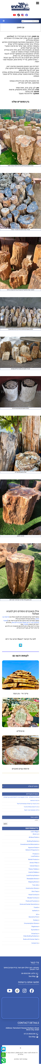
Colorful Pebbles (33, 872)
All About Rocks (33, 837)
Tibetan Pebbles (33, 869)
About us (35, 834)
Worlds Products (33, 859)
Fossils (36, 907)
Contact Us (34, 943)
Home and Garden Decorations (29, 904)
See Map (32, 976)
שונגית (25, 624)
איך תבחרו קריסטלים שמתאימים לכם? (27, 804)
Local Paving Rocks (32, 875)
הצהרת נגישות (34, 800)
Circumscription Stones (31, 923)
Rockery (35, 920)
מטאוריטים (22, 622)
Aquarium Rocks (33, 848)
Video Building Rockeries (30, 936)
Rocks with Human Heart (30, 939)
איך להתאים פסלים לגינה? (31, 807)
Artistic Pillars (34, 863)
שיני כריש (30, 622)
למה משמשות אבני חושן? (31, 810)
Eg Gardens (34, 930)
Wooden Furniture (32, 898)
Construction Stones (32, 888)
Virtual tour (34, 934)
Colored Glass (34, 866)
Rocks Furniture (33, 895)
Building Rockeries (32, 841)
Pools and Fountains (32, 901)
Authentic (35, 911)
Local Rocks (34, 856)
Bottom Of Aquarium (32, 850)
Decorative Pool (33, 917)
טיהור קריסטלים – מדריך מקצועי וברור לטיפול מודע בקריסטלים (21, 797)
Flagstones (34, 927)
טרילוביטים (15, 622)
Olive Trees (35, 891)
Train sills (35, 885)
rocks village (34, 832)
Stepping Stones (33, 882)
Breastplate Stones (32, 879)
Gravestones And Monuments (29, 844)
